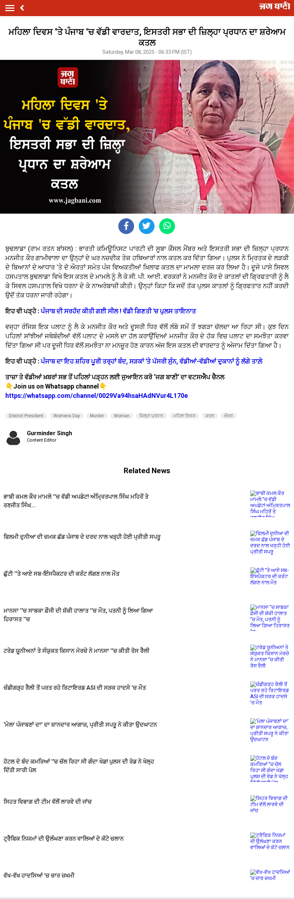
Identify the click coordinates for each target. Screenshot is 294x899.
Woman (121, 415)
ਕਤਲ (209, 415)
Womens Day (66, 415)
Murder (97, 415)
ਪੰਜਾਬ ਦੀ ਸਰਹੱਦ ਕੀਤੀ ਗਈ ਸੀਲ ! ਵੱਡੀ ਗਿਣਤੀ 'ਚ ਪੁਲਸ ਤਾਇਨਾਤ (118, 311)
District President (26, 415)
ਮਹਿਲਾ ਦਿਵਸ (184, 415)
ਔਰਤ (228, 415)
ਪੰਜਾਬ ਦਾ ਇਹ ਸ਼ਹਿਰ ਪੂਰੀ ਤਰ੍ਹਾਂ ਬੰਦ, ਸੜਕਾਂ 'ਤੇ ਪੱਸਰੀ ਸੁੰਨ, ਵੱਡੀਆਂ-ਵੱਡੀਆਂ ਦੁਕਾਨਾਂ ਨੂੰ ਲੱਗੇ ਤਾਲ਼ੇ (151, 361)
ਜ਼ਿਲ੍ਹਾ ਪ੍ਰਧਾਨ (151, 415)
